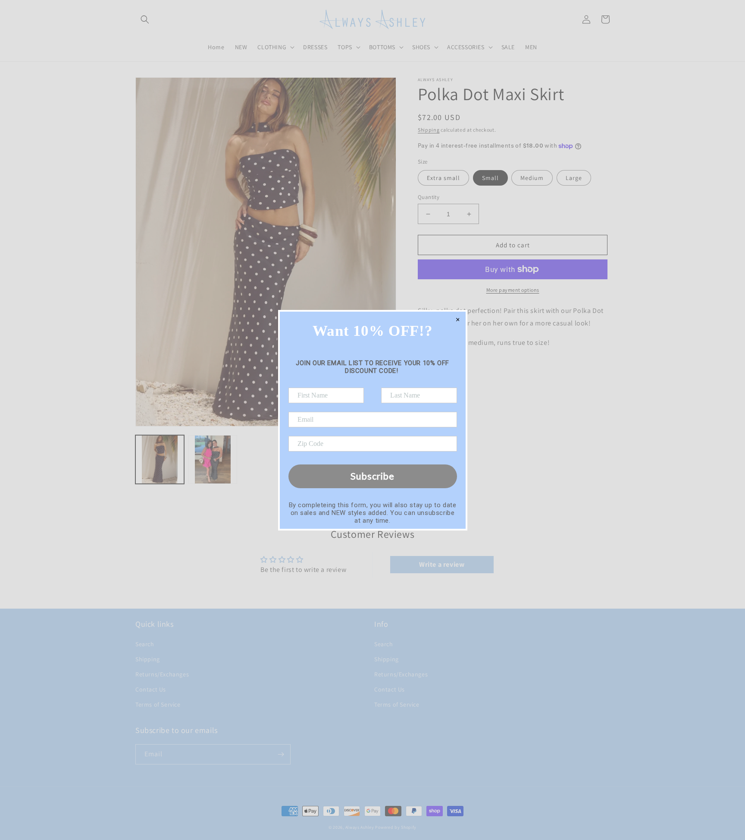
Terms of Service (158, 704)
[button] (144, 19)
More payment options (512, 290)
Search (144, 644)
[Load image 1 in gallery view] (159, 459)
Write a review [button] (441, 564)
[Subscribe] (280, 754)
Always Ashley (359, 827)
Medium (532, 178)
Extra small (443, 178)
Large (574, 178)
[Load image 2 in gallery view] (212, 459)
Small (490, 178)
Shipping (429, 129)
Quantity (428, 197)
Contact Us (150, 689)
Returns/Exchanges (162, 674)
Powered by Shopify (395, 827)
